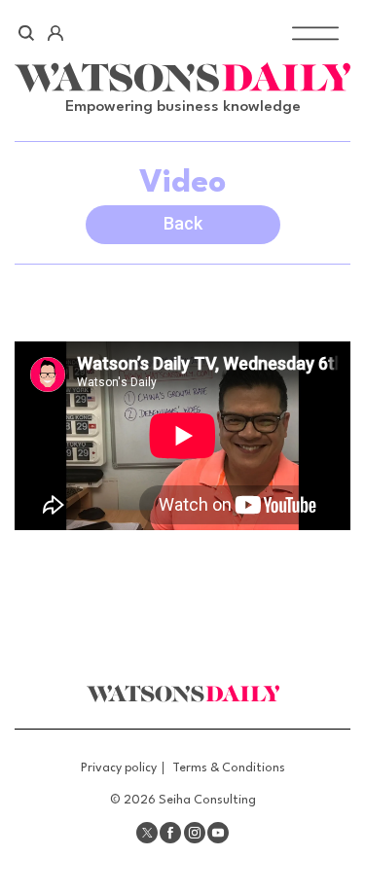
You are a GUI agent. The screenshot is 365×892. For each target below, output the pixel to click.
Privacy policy (119, 768)
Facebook (170, 832)
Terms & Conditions (228, 768)
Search (27, 33)
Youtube (218, 832)
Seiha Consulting (207, 800)
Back (183, 223)
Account (55, 33)
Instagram (194, 832)
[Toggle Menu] (315, 32)
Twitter (147, 832)
